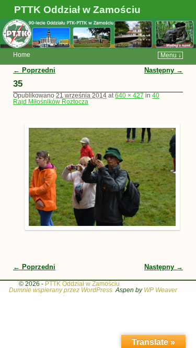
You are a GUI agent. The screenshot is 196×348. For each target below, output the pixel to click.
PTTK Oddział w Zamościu (77, 9)
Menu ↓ (170, 55)
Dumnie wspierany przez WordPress (60, 290)
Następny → (163, 70)
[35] (98, 177)
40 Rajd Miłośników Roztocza (86, 98)
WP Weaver (160, 290)
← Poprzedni (34, 70)
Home (21, 54)
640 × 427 (129, 95)
